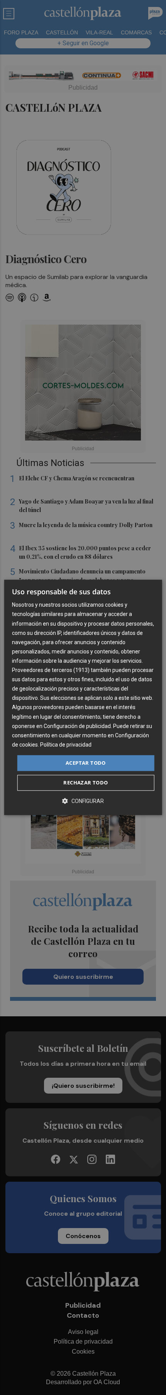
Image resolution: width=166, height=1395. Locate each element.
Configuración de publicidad (77, 726)
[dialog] (83, 697)
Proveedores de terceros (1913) (51, 670)
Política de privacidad (65, 745)
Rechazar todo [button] (85, 782)
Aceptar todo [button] (86, 762)
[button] (83, 801)
